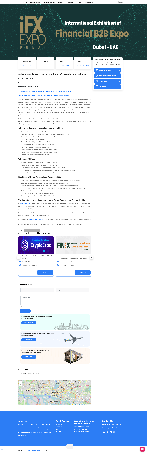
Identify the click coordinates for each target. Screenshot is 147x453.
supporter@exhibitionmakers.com (115, 428)
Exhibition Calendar (61, 424)
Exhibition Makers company (37, 219)
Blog (80, 2)
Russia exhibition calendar (81, 431)
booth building (71, 2)
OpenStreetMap (81, 404)
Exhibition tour (62, 2)
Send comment (25, 311)
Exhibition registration (50, 2)
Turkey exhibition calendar (81, 426)
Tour (57, 429)
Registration (59, 426)
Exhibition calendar (35, 2)
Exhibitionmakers (88, 2)
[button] (18, 257)
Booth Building (59, 431)
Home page (25, 2)
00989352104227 (116, 424)
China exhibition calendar (81, 434)
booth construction (25, 203)
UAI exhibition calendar (80, 429)
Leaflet (74, 404)
